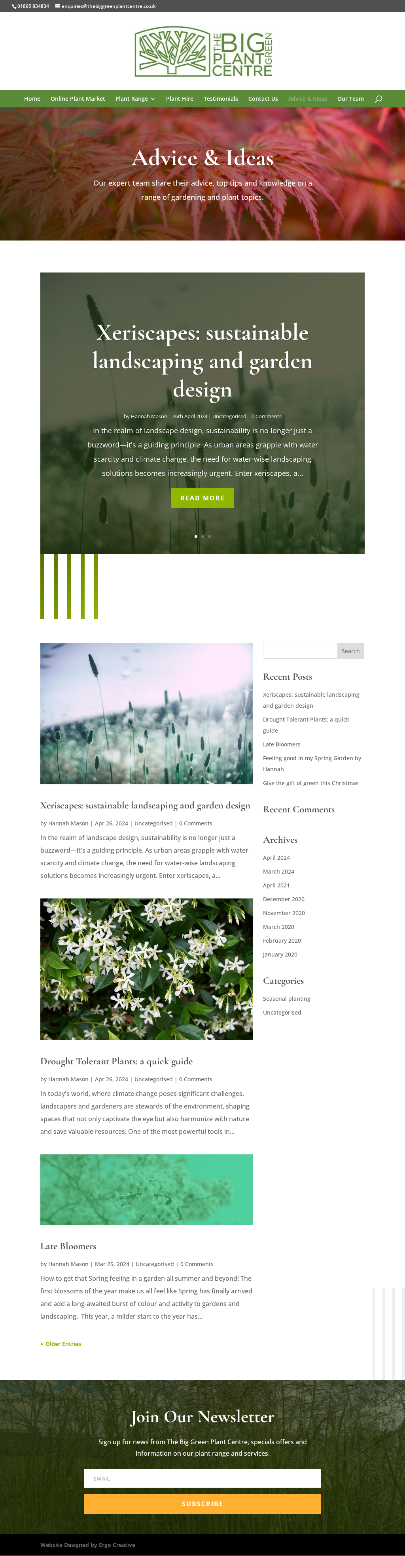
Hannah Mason (149, 416)
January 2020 (280, 954)
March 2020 (278, 926)
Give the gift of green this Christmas (311, 783)
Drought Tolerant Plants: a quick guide (116, 1061)
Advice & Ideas (307, 99)
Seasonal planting (286, 998)
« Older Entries (60, 1343)
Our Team (350, 99)
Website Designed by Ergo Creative (87, 1544)
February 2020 (282, 940)
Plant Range (131, 99)
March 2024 (278, 871)
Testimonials (221, 99)
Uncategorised (229, 416)
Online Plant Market (78, 99)
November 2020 (284, 913)
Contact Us (263, 99)
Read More (202, 498)
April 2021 (276, 885)
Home (32, 99)
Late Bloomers (68, 1246)
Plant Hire (179, 99)
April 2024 (276, 857)
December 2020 (284, 899)
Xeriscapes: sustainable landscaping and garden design (202, 360)
